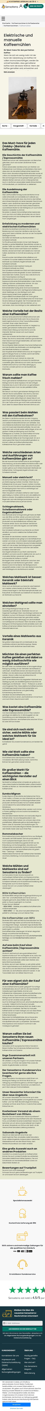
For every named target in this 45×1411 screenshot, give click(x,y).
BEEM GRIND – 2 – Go (11, 911)
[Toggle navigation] (3, 18)
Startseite (6, 23)
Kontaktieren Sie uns (10, 1355)
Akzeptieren (16, 1405)
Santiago (5, 938)
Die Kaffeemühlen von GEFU (18, 918)
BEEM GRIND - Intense (11, 906)
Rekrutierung (29, 1373)
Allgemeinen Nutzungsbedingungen (21, 1335)
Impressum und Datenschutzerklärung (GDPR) (11, 1362)
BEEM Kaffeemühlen (14, 893)
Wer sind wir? (29, 1362)
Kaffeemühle (37, 936)
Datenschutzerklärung (22, 1338)
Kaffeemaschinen (11, 26)
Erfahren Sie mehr (16, 1408)
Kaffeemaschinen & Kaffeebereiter (25, 23)
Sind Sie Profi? (36, 6)
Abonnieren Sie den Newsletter (22, 1329)
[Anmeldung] (21, 6)
